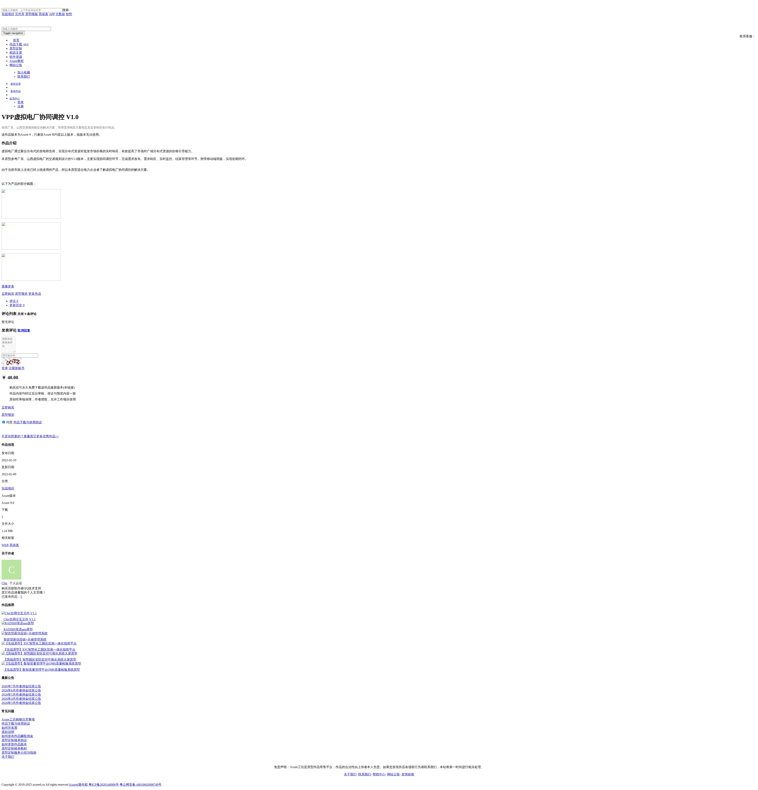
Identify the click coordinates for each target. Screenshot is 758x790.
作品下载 (19, 44)
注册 (20, 106)
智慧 (69, 14)
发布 (15, 83)
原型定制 (15, 48)
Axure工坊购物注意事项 (18, 719)
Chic (5, 583)
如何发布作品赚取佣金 (17, 736)
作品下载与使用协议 (27, 422)
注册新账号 (16, 368)
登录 (20, 102)
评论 (13, 301)
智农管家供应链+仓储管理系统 (25, 639)
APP (52, 14)
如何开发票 (9, 727)
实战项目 (8, 14)
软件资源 (15, 56)
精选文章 (15, 52)
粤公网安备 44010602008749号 (140, 784)
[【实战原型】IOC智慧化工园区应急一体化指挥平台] (39, 643)
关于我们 (8, 756)
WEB (5, 545)
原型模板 (31, 14)
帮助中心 (379, 774)
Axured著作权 (78, 784)
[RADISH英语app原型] (18, 623)
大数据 (60, 14)
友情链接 (408, 774)
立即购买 (8, 293)
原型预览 (21, 293)
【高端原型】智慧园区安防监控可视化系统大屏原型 (40, 659)
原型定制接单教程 (14, 748)
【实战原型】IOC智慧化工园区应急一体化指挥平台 (39, 649)
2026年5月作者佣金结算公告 (21, 694)
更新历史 (16, 305)
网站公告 (15, 65)
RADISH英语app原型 (18, 629)
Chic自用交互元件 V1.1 (20, 619)
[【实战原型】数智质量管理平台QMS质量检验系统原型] (41, 663)
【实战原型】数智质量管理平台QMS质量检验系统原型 (42, 669)
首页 (16, 40)
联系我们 (23, 76)
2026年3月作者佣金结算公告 (21, 703)
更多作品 (34, 293)
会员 (14, 98)
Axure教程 (16, 61)
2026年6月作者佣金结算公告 (21, 690)
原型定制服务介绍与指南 (19, 752)
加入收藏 (23, 72)
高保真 (43, 14)
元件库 (19, 14)
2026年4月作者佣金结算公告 (21, 698)
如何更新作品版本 (14, 744)
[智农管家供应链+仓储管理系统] (25, 633)
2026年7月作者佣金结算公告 (21, 686)
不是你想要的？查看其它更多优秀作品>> (30, 436)
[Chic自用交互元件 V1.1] (19, 613)
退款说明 (8, 732)
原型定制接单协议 (14, 740)
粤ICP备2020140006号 (104, 784)
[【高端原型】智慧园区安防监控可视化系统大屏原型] (39, 653)
